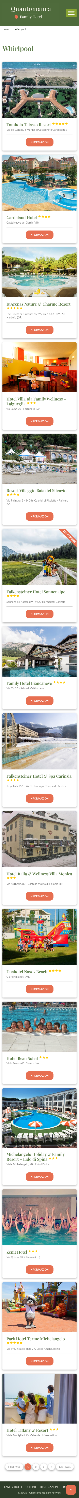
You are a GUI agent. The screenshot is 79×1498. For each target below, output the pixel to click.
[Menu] (71, 13)
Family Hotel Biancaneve (36, 683)
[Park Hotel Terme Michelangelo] (39, 1307)
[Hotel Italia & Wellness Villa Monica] (39, 839)
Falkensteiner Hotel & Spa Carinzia (39, 777)
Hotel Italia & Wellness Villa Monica (39, 875)
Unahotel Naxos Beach (33, 971)
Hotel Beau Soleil (27, 1058)
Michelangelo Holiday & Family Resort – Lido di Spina (35, 1156)
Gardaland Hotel (28, 217)
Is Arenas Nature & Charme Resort (38, 305)
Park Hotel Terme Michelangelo (35, 1340)
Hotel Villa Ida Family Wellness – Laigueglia (36, 401)
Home (5, 29)
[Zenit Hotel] (39, 1217)
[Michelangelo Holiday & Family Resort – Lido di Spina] (39, 1118)
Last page (65, 1466)
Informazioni (39, 142)
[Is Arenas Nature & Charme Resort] (39, 272)
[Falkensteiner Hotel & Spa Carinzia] (39, 741)
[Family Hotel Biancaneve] (39, 651)
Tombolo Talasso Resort (37, 124)
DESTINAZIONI (49, 1487)
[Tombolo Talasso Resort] (39, 90)
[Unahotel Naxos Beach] (39, 937)
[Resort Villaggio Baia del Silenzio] (39, 459)
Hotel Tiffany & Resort (32, 1430)
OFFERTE (31, 1487)
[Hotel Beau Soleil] (39, 1027)
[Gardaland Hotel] (39, 183)
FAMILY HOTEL (13, 1487)
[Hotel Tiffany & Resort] (39, 1399)
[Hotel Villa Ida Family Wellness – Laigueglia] (39, 367)
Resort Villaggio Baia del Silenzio (36, 492)
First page (14, 1466)
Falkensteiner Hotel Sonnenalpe (35, 593)
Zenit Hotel (22, 1252)
